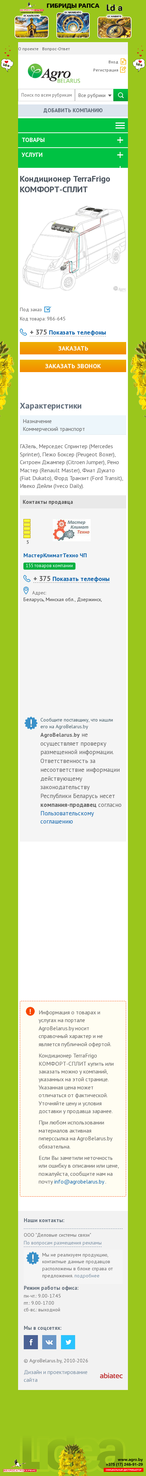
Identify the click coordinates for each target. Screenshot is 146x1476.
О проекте (28, 48)
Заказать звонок (73, 366)
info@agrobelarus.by (79, 1181)
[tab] (73, 140)
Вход (113, 61)
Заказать (73, 348)
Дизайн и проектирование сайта (56, 1375)
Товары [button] (33, 140)
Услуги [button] (32, 155)
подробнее (87, 1275)
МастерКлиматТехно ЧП (55, 555)
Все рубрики (92, 95)
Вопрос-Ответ (56, 48)
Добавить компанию (73, 110)
